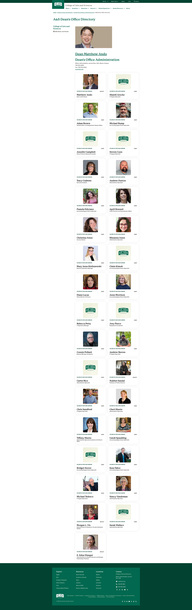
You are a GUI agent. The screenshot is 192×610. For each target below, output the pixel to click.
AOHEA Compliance (79, 595)
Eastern (98, 580)
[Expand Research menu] (97, 8)
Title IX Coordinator (110, 597)
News (77, 580)
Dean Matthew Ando (91, 54)
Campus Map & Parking (62, 588)
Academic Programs (61, 580)
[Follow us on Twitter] (127, 590)
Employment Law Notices (90, 595)
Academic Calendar (81, 577)
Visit (57, 585)
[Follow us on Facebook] (117, 590)
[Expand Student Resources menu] (124, 8)
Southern (98, 585)
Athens (98, 574)
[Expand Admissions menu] (88, 8)
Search (137, 1)
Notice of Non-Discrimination (129, 595)
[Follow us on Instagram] (119, 590)
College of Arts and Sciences (78, 5)
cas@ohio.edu (79, 69)
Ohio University (62, 601)
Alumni (128, 8)
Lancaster (98, 583)
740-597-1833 (121, 584)
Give (129, 1)
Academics (75, 8)
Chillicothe (99, 577)
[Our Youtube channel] (125, 590)
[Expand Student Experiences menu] (111, 8)
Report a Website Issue (82, 588)
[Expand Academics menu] (79, 8)
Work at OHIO (79, 585)
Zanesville (98, 588)
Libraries (78, 583)
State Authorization (101, 597)
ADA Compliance (70, 595)
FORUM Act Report (100, 595)
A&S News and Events (62, 31)
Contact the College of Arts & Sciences (84, 12)
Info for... (105, 1)
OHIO (54, 12)
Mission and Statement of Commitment (113, 595)
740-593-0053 (122, 587)
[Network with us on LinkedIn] (122, 590)
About (67, 8)
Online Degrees (60, 583)
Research (93, 8)
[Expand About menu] (70, 8)
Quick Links (114, 1)
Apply (123, 1)
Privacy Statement (92, 597)
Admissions (84, 8)
